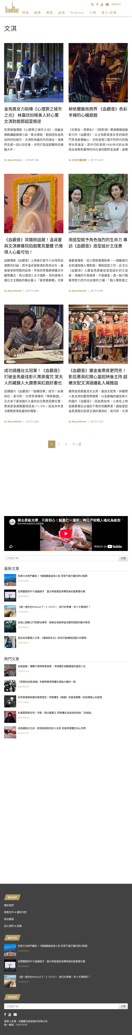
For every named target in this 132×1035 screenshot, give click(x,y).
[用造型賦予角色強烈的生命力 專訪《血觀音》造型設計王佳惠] (98, 203)
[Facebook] (98, 4)
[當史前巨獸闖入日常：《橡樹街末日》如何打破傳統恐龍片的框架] (10, 641)
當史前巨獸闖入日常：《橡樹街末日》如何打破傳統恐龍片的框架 (52, 637)
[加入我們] (108, 4)
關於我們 (9, 905)
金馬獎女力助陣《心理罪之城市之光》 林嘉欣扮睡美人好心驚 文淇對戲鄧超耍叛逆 (33, 115)
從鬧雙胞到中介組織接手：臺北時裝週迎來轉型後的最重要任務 (51, 591)
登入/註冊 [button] (109, 12)
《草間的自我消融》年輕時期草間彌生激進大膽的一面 (47, 681)
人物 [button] (92, 12)
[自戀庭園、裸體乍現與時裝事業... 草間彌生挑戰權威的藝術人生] (10, 670)
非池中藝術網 (79, 160)
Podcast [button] (77, 12)
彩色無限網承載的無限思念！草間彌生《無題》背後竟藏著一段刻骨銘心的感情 (60, 697)
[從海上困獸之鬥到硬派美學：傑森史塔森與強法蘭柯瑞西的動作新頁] (10, 626)
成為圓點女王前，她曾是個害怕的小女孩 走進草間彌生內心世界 (52, 728)
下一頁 (76, 444)
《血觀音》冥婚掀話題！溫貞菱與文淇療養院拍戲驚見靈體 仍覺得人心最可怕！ (33, 246)
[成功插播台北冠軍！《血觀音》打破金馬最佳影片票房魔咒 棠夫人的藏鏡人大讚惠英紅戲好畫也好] (33, 334)
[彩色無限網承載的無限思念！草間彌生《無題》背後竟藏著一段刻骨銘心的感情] (10, 701)
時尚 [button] (25, 12)
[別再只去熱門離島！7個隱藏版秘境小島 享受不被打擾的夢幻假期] (10, 579)
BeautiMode (15, 160)
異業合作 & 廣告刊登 (15, 912)
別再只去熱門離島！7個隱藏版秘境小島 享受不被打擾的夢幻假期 (52, 575)
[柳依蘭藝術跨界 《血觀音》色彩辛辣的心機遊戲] (98, 72)
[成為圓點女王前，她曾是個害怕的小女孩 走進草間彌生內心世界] (10, 732)
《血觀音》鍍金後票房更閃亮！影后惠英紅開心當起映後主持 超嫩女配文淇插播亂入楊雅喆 (98, 377)
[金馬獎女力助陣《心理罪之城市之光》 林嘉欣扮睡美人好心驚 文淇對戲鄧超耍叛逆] (33, 72)
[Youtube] (103, 4)
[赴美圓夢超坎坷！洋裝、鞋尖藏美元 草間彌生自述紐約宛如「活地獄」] (10, 716)
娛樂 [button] (37, 12)
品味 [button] (61, 12)
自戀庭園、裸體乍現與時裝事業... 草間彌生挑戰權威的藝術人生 (52, 666)
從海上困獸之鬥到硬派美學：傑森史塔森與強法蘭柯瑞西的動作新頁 (54, 622)
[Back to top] (121, 1024)
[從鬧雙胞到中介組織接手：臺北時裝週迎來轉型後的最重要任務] (10, 595)
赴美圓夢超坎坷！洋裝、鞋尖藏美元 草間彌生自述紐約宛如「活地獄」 (55, 712)
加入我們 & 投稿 (13, 925)
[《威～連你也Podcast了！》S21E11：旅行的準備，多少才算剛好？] (10, 610)
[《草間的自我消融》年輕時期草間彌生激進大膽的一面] (10, 685)
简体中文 (116, 4)
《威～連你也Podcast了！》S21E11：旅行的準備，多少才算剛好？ (54, 606)
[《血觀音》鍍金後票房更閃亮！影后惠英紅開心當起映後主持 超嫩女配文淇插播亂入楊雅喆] (98, 334)
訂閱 (123, 558)
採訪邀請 (9, 919)
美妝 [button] (49, 12)
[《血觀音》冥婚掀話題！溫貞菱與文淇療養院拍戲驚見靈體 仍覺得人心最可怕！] (33, 203)
